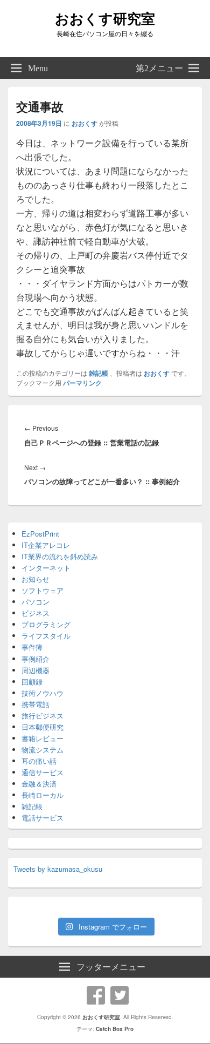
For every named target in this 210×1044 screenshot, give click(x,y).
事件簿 (32, 647)
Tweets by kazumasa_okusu (57, 869)
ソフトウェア (43, 590)
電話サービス (43, 817)
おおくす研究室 (105, 18)
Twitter (119, 995)
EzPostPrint (40, 533)
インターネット (46, 567)
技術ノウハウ (43, 693)
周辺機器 (36, 670)
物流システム (43, 749)
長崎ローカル (43, 795)
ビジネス (36, 613)
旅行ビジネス (43, 715)
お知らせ (36, 579)
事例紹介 (36, 659)
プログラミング (46, 624)
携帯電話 (36, 704)
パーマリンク (82, 383)
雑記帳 (98, 373)
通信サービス (43, 772)
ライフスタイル (46, 636)
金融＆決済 (39, 783)
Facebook (96, 995)
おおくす (84, 123)
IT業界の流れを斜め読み (60, 556)
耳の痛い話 (39, 761)
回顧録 (32, 681)
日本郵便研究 (43, 727)
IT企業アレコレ (46, 545)
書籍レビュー (43, 738)
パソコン (36, 601)
